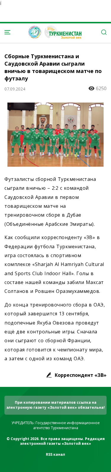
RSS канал (55, 454)
